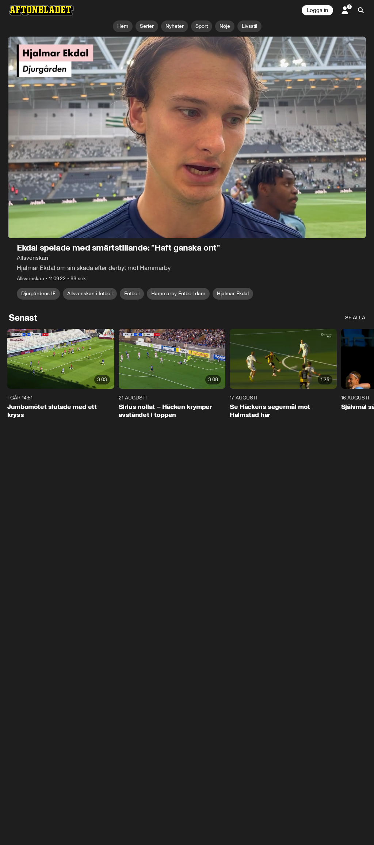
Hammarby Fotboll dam (178, 293)
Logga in (317, 10)
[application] (187, 137)
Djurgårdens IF (38, 293)
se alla (355, 318)
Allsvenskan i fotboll (89, 293)
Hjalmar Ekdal (233, 293)
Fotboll (132, 293)
